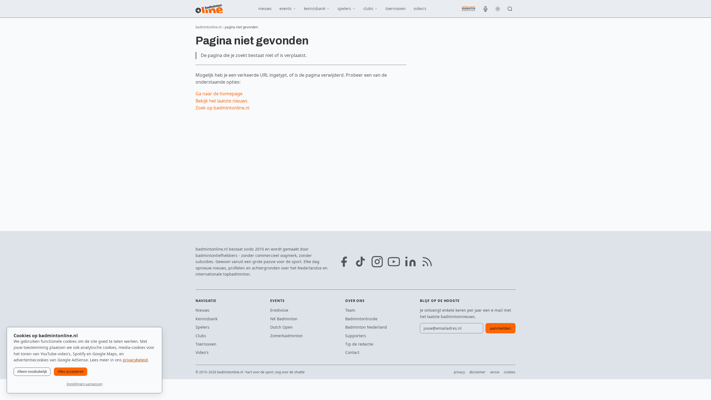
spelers (344, 8)
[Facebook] (344, 262)
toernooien (395, 8)
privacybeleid (135, 359)
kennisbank (314, 8)
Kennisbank (206, 318)
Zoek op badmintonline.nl (222, 108)
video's (420, 8)
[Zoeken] (509, 8)
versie (494, 372)
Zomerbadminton (286, 335)
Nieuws (202, 310)
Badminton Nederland (366, 327)
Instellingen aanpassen (84, 384)
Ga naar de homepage (219, 94)
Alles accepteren (71, 371)
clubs (368, 8)
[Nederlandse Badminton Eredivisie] (468, 9)
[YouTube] (394, 262)
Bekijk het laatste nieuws (221, 101)
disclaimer (477, 372)
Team (350, 310)
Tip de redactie (359, 344)
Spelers (202, 327)
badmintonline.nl (208, 27)
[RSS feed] (427, 262)
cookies (509, 372)
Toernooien (206, 344)
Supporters (355, 335)
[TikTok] (360, 262)
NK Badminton (283, 318)
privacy (459, 372)
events (285, 8)
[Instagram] (377, 262)
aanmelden (500, 328)
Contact (352, 352)
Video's (202, 352)
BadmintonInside (361, 318)
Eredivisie (279, 310)
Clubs (201, 335)
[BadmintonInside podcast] (485, 8)
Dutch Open (281, 327)
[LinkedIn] (410, 262)
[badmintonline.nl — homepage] (209, 8)
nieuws (265, 8)
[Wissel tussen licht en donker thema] (497, 8)
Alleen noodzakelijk (32, 371)
